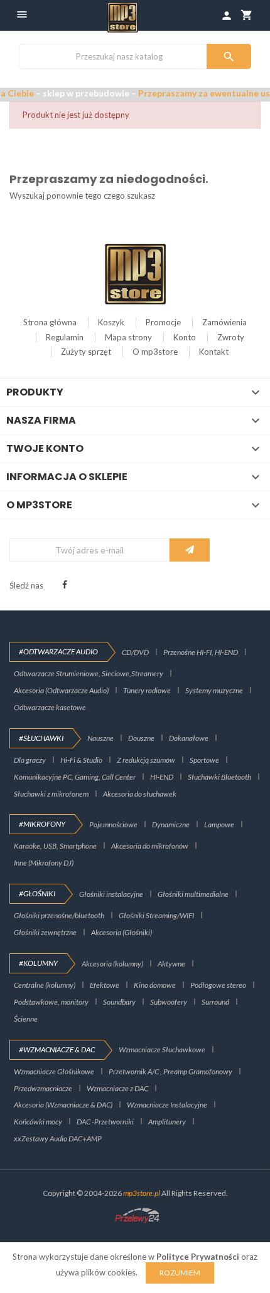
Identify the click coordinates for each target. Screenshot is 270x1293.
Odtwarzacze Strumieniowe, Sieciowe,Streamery (88, 673)
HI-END (161, 777)
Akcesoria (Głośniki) (121, 932)
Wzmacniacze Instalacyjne (167, 1104)
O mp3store (155, 352)
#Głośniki (37, 893)
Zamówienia (224, 322)
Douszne (141, 738)
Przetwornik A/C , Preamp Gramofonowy (170, 1071)
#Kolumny (38, 963)
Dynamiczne (171, 824)
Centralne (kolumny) (44, 985)
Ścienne (26, 1018)
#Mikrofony (42, 824)
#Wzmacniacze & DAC (57, 1049)
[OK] (190, 550)
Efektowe (104, 985)
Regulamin (65, 337)
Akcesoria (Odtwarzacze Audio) (61, 690)
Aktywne (171, 963)
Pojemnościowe (113, 824)
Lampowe (219, 824)
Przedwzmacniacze (43, 1088)
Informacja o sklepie (66, 476)
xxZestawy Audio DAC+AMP (58, 1138)
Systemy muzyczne (214, 690)
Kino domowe (155, 985)
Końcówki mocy (38, 1121)
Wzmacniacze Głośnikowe (54, 1071)
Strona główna (50, 322)
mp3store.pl (141, 1193)
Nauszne (100, 738)
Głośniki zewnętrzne (45, 932)
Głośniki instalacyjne (111, 894)
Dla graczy (30, 760)
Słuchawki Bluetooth (219, 777)
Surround (215, 1002)
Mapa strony (128, 337)
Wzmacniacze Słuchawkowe (162, 1049)
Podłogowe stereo (218, 985)
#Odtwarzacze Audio (58, 651)
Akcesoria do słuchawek (139, 793)
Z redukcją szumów (146, 760)
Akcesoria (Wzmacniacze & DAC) (63, 1104)
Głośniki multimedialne (193, 894)
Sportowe (204, 760)
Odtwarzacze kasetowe (50, 707)
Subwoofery (168, 1002)
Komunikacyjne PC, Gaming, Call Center (75, 777)
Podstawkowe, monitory (51, 1002)
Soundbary (119, 1002)
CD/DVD (135, 652)
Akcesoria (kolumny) (112, 963)
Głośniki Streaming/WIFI (156, 915)
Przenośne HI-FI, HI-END (200, 652)
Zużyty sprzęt (86, 352)
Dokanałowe (188, 738)
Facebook (64, 584)
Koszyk (111, 322)
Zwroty (230, 337)
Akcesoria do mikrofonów (149, 846)
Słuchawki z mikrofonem (51, 793)
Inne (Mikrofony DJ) (43, 862)
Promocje (163, 322)
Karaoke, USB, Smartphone (55, 846)
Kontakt (214, 352)
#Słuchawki (41, 738)
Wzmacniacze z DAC (117, 1088)
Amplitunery (167, 1121)
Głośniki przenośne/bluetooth (59, 915)
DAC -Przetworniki (105, 1121)
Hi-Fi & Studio (81, 760)
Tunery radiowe (147, 690)
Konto (184, 337)
